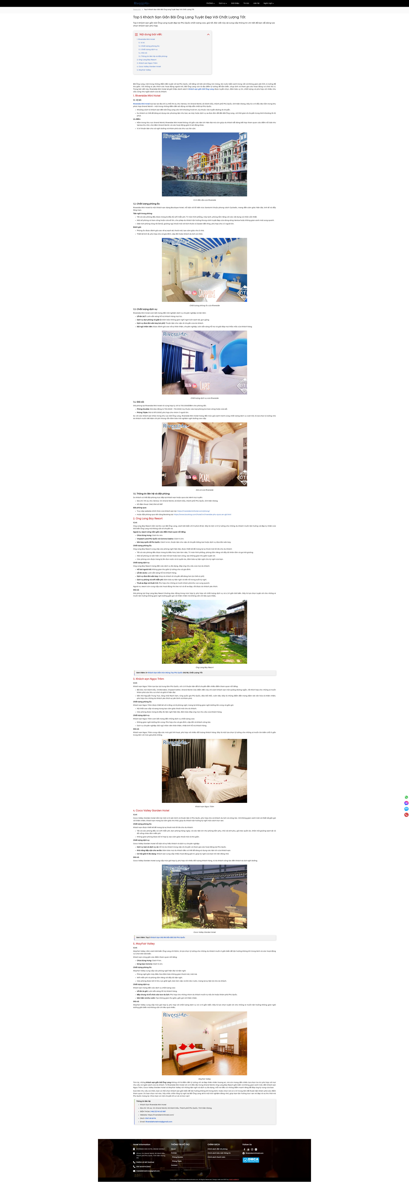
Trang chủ (137, 9)
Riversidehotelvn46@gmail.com (158, 1122)
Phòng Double (177, 1157)
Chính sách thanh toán (216, 1157)
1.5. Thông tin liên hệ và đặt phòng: (153, 56)
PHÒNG (210, 3)
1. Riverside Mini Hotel (146, 39)
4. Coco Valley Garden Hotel (149, 66)
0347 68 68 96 (150, 1118)
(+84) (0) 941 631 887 (158, 1111)
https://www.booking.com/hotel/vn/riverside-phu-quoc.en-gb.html (202, 514)
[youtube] (244, 1149)
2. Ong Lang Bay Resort (146, 60)
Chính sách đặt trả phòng (217, 1149)
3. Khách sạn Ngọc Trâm (147, 63)
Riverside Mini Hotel (141, 104)
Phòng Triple (176, 1161)
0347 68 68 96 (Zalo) (143, 1166)
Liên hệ (256, 3)
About (173, 1149)
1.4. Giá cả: (142, 53)
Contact (174, 1165)
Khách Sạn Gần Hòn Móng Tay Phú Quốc (165, 673)
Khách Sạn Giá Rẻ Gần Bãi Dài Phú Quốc (168, 937)
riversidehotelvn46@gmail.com (148, 1171)
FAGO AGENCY (234, 1179)
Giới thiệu (235, 3)
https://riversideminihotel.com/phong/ (193, 511)
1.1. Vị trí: (141, 43)
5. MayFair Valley (144, 70)
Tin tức (246, 3)
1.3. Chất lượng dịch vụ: (148, 49)
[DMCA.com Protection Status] (251, 1160)
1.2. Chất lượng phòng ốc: (149, 46)
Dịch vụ (222, 3)
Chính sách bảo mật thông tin (219, 1153)
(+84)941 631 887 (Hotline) (145, 1162)
